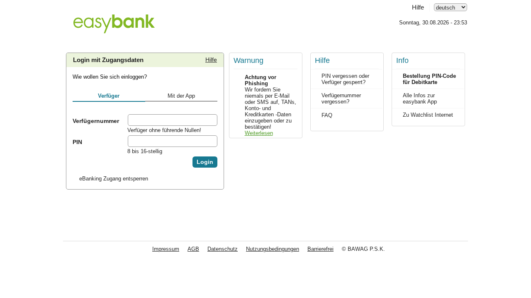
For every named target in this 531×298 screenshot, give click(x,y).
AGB (193, 249)
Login (205, 162)
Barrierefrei (320, 249)
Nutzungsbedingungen (272, 249)
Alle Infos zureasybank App (420, 98)
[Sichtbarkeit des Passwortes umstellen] (211, 141)
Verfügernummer (96, 121)
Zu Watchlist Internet (428, 115)
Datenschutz (222, 249)
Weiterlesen (259, 133)
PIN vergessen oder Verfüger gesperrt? (345, 79)
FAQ (327, 115)
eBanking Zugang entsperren (113, 178)
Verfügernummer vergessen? (341, 98)
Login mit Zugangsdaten (108, 60)
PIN (77, 142)
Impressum (165, 249)
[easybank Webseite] (114, 19)
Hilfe (418, 7)
